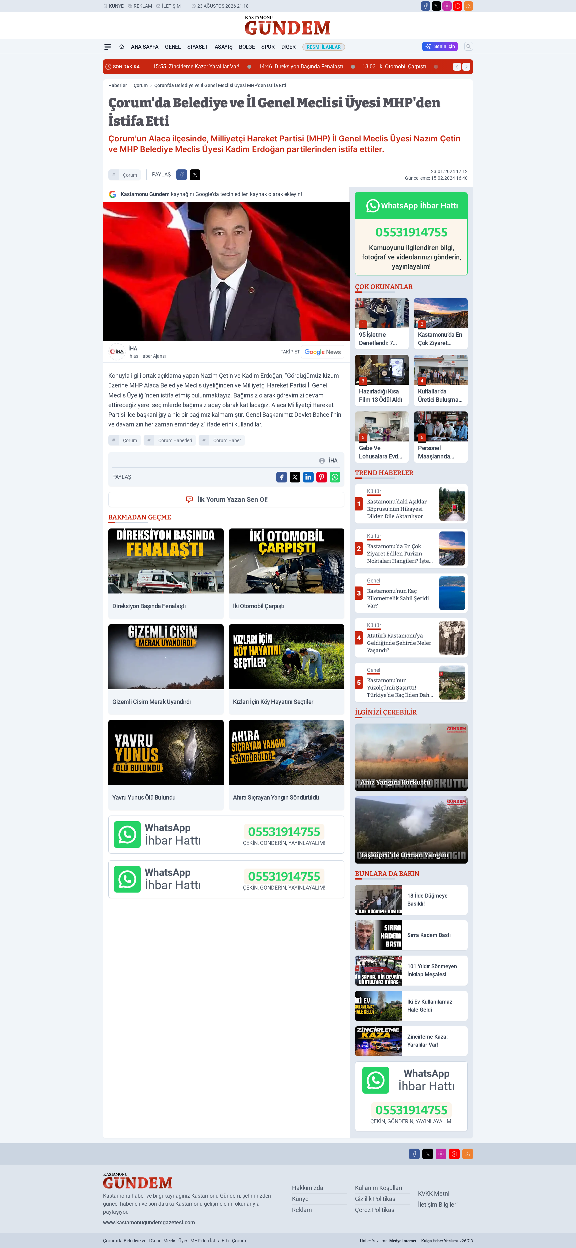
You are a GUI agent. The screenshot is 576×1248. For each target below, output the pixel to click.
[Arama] (468, 46)
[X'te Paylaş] (195, 174)
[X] (436, 6)
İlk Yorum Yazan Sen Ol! (232, 499)
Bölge (247, 47)
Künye (116, 6)
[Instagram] (447, 6)
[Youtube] (457, 6)
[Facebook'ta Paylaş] (181, 174)
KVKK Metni (433, 1193)
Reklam (143, 6)
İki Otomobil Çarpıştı (300, 66)
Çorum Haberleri (175, 440)
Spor (267, 47)
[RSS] (468, 6)
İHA (147, 352)
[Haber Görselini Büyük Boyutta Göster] (226, 271)
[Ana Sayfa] (121, 47)
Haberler (117, 85)
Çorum (141, 85)
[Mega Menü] (107, 47)
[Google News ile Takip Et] (322, 351)
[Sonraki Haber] (466, 67)
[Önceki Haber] (457, 67)
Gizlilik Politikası (376, 1198)
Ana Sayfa (144, 47)
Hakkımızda (307, 1187)
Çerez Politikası (375, 1209)
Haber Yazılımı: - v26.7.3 (416, 1241)
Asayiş (224, 47)
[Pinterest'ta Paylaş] (321, 477)
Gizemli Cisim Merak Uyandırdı (395, 66)
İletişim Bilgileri (438, 1204)
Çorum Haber (227, 440)
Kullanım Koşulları (378, 1187)
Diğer (288, 47)
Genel (173, 47)
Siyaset (197, 47)
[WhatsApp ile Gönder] (335, 477)
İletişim (171, 6)
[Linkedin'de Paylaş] (308, 477)
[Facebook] (425, 6)
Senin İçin (444, 46)
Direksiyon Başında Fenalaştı (207, 66)
